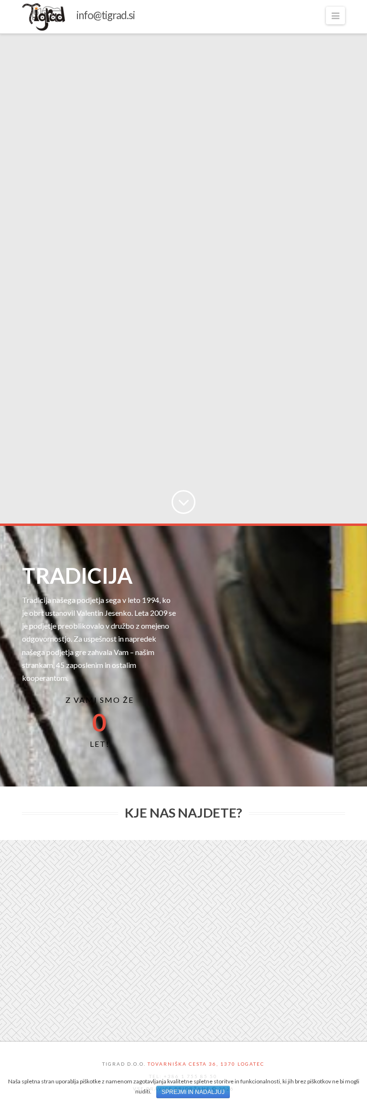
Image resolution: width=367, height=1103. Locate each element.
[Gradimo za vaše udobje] (78, 17)
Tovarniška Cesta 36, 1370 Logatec (206, 1064)
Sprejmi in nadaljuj (193, 1092)
